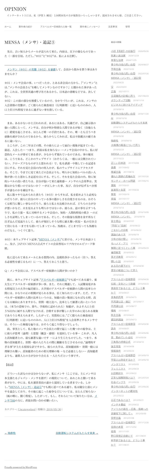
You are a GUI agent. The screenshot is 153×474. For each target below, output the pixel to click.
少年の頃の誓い (119, 239)
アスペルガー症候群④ (123, 279)
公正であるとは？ (120, 400)
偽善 (113, 167)
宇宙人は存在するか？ (123, 359)
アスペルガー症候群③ (123, 324)
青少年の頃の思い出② (123, 333)
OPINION (15, 9)
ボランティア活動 (120, 100)
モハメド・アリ (119, 243)
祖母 (113, 431)
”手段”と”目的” (119, 225)
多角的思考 (117, 297)
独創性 (10, 433)
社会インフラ (118, 382)
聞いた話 (116, 261)
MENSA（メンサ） (50, 239)
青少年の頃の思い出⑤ (123, 73)
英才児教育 (117, 257)
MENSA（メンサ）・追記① (26, 387)
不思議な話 (117, 306)
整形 (113, 194)
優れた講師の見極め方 (123, 176)
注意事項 (112, 26)
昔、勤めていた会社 (122, 337)
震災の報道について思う (124, 270)
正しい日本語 (118, 163)
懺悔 (113, 310)
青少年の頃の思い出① (123, 386)
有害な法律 (117, 60)
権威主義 (116, 172)
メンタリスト (118, 364)
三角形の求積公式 (120, 342)
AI (112, 118)
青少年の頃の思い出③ (123, 212)
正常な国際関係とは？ (123, 377)
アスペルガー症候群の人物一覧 (56, 26)
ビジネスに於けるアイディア (127, 104)
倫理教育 (116, 252)
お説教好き (117, 373)
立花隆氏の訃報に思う (123, 95)
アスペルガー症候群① (54, 279)
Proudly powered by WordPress (20, 467)
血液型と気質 (118, 189)
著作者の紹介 (25, 26)
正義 (113, 91)
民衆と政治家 (118, 55)
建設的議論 (117, 319)
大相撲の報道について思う (125, 145)
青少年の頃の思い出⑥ (123, 64)
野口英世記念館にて (122, 435)
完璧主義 (116, 418)
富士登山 (116, 221)
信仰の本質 (117, 427)
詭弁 (113, 328)
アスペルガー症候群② (123, 355)
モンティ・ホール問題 (123, 180)
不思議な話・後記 (120, 301)
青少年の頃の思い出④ (123, 113)
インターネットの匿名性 (124, 391)
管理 (127, 26)
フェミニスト (118, 368)
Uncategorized (26, 409)
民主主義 (116, 315)
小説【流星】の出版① (123, 51)
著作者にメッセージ (90, 26)
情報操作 (116, 350)
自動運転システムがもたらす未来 (77, 433)
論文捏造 (116, 346)
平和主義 (116, 69)
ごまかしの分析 (119, 230)
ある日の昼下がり (120, 265)
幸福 (113, 198)
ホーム (7, 26)
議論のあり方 (118, 234)
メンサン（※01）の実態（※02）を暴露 (31, 69)
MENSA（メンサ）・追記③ (126, 131)
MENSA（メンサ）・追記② (126, 154)
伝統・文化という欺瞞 (123, 283)
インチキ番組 (118, 404)
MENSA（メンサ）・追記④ (126, 78)
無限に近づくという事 (123, 248)
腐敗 (113, 185)
